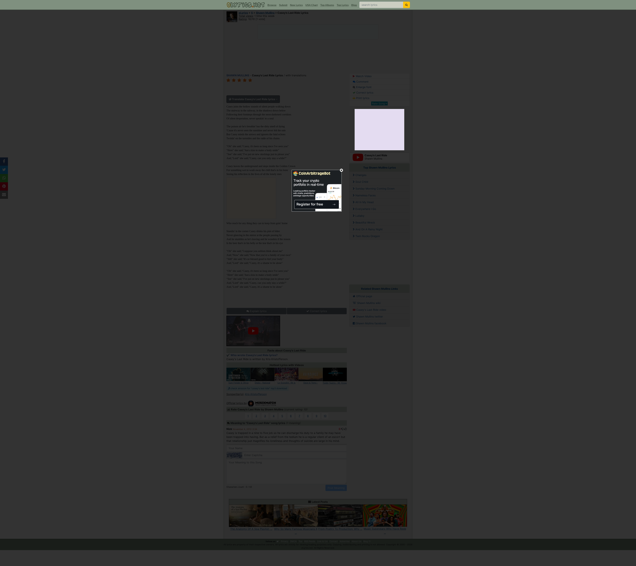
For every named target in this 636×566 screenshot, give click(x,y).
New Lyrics (296, 5)
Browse (271, 5)
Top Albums (327, 5)
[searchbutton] (406, 5)
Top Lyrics (343, 5)
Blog (354, 5)
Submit (283, 5)
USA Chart (311, 5)
